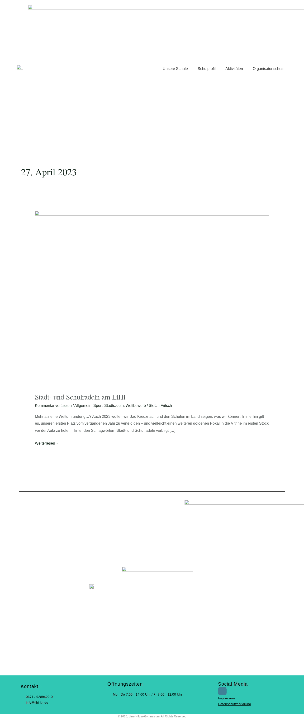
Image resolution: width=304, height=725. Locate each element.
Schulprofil (207, 69)
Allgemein (82, 406)
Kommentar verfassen (53, 406)
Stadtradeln (114, 406)
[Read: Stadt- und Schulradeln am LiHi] (152, 299)
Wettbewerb (136, 406)
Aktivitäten (234, 69)
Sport (97, 406)
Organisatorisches (268, 69)
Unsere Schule (175, 69)
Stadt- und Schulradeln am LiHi (80, 396)
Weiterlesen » (46, 442)
